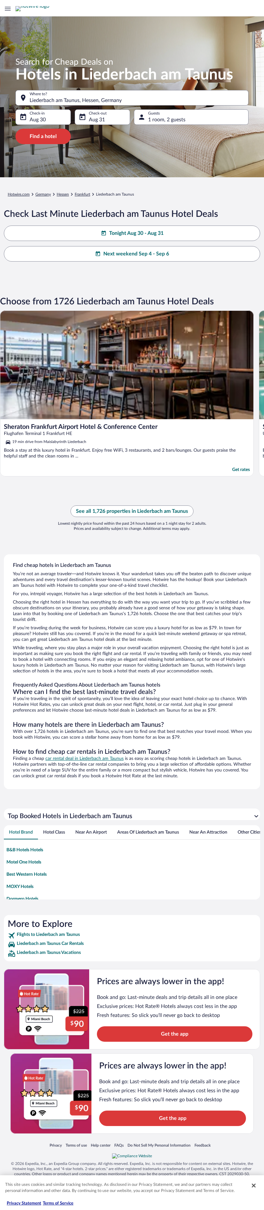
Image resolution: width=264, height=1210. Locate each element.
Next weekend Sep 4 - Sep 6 (136, 253)
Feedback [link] (202, 1145)
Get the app (174, 1034)
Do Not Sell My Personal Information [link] (159, 1145)
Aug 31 (97, 119)
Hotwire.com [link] (19, 194)
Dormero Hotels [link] (22, 899)
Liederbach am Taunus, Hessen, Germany (76, 100)
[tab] (21, 832)
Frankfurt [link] (82, 194)
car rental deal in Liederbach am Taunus (84, 758)
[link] (132, 935)
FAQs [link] (119, 1145)
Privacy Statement (24, 1203)
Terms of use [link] (76, 1145)
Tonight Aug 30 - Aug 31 (136, 233)
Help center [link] (100, 1145)
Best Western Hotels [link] (26, 874)
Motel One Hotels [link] (23, 862)
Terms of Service (58, 1203)
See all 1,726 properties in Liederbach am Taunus (132, 511)
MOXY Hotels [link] (19, 886)
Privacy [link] (56, 1145)
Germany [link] (43, 194)
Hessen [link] (63, 194)
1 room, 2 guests (166, 119)
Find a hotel (43, 136)
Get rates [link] (241, 469)
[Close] (254, 1185)
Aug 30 (38, 119)
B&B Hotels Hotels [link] (24, 850)
